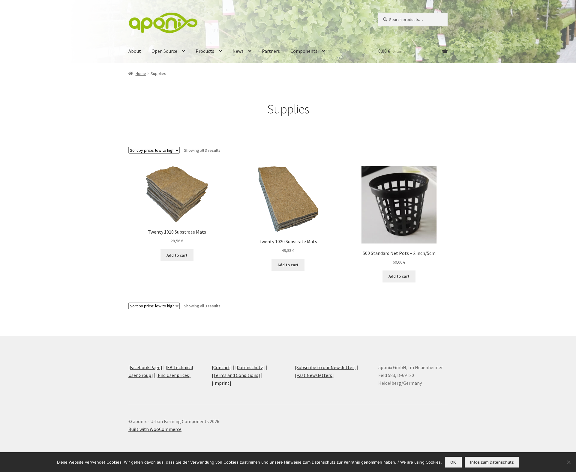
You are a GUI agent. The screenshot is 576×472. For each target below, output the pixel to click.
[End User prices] (173, 375)
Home (141, 73)
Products (205, 51)
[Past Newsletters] (314, 375)
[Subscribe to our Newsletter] (325, 367)
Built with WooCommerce (155, 429)
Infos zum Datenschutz (492, 462)
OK (453, 462)
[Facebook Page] (145, 367)
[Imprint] (221, 383)
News (238, 51)
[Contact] (222, 367)
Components (303, 51)
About (134, 51)
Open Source (164, 51)
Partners (271, 51)
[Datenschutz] (250, 367)
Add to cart (177, 255)
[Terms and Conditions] (236, 375)
